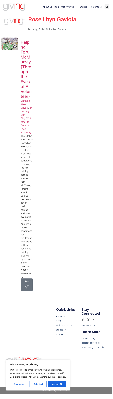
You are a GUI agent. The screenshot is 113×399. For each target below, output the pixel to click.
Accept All (57, 384)
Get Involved (67, 6)
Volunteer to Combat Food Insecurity (26, 125)
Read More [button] (27, 284)
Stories (83, 6)
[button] (107, 6)
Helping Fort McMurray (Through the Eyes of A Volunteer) (26, 69)
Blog (57, 6)
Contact (97, 6)
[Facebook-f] (82, 319)
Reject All (38, 384)
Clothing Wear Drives (25, 104)
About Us (47, 6)
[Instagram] (94, 319)
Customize (19, 384)
